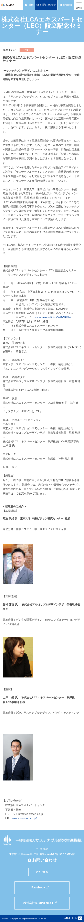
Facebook (38, 887)
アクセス (40, 871)
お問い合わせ (48, 4)
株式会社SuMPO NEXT (38, 903)
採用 (31, 4)
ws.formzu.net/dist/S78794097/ (52, 317)
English (67, 4)
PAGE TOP (70, 918)
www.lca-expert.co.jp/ (24, 818)
